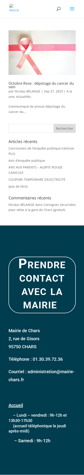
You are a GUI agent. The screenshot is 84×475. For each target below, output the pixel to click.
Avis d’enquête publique (27, 160)
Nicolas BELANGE (27, 91)
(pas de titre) (18, 186)
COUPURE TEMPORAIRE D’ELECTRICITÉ (37, 179)
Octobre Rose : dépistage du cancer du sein (41, 85)
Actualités (23, 96)
